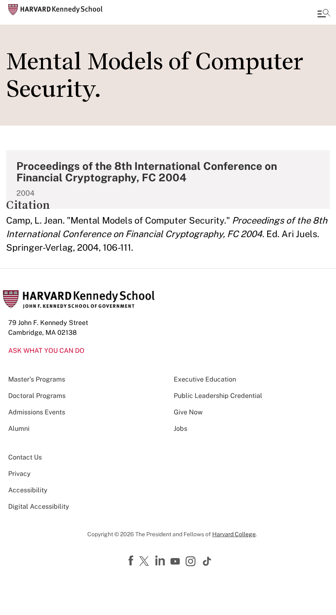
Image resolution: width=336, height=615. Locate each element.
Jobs (180, 428)
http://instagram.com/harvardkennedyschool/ (192, 562)
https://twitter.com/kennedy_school (145, 561)
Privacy (19, 474)
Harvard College (234, 534)
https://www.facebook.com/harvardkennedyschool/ (132, 561)
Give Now (188, 412)
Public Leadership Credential (218, 396)
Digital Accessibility (38, 506)
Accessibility (28, 490)
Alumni (19, 428)
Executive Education (205, 379)
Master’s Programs (36, 379)
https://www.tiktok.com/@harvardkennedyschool (207, 561)
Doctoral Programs (37, 396)
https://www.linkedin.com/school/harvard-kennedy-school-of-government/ (161, 561)
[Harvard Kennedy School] (55, 9)
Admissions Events (36, 412)
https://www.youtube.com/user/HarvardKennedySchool (176, 561)
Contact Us (25, 457)
